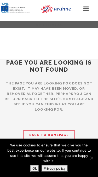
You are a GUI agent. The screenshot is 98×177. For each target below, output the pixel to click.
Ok (34, 168)
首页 (38, 25)
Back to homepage (49, 135)
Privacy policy (55, 168)
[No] (91, 158)
